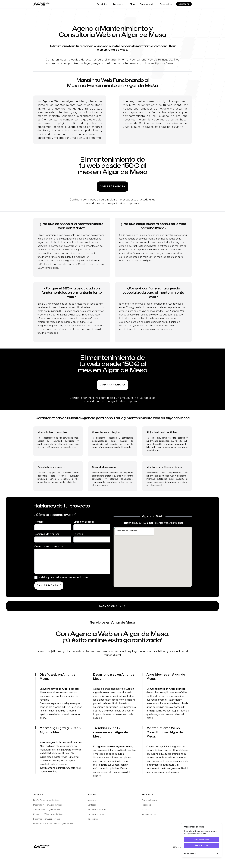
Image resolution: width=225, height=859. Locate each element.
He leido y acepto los (63, 577)
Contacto (183, 4)
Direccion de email (83, 522)
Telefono (78, 534)
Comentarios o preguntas (48, 546)
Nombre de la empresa (47, 534)
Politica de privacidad (97, 809)
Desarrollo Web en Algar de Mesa (47, 805)
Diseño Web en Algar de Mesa (46, 800)
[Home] (41, 847)
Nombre (38, 522)
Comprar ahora (112, 186)
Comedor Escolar (149, 800)
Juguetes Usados (149, 814)
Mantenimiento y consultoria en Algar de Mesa (53, 824)
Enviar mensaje (49, 585)
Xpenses (145, 809)
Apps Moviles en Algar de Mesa (46, 809)
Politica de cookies (96, 814)
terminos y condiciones (75, 577)
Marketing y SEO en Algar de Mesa (48, 814)
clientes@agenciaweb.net (169, 523)
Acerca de (92, 800)
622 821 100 (140, 523)
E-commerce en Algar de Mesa (46, 819)
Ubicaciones (93, 819)
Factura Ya (146, 805)
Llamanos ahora (112, 606)
